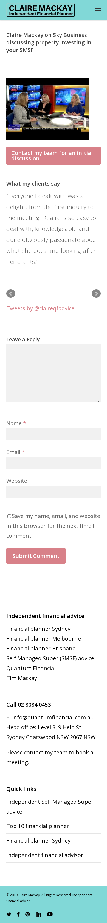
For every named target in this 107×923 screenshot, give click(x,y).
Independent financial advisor (44, 855)
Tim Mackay (21, 678)
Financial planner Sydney (38, 628)
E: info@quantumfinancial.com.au (50, 717)
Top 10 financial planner (37, 826)
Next (96, 293)
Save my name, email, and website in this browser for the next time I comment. (53, 525)
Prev (10, 293)
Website (16, 480)
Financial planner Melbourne (43, 638)
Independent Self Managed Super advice (50, 806)
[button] (98, 10)
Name (16, 423)
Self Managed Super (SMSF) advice (50, 658)
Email (15, 452)
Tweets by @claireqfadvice (40, 308)
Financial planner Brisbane (40, 648)
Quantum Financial (30, 668)
